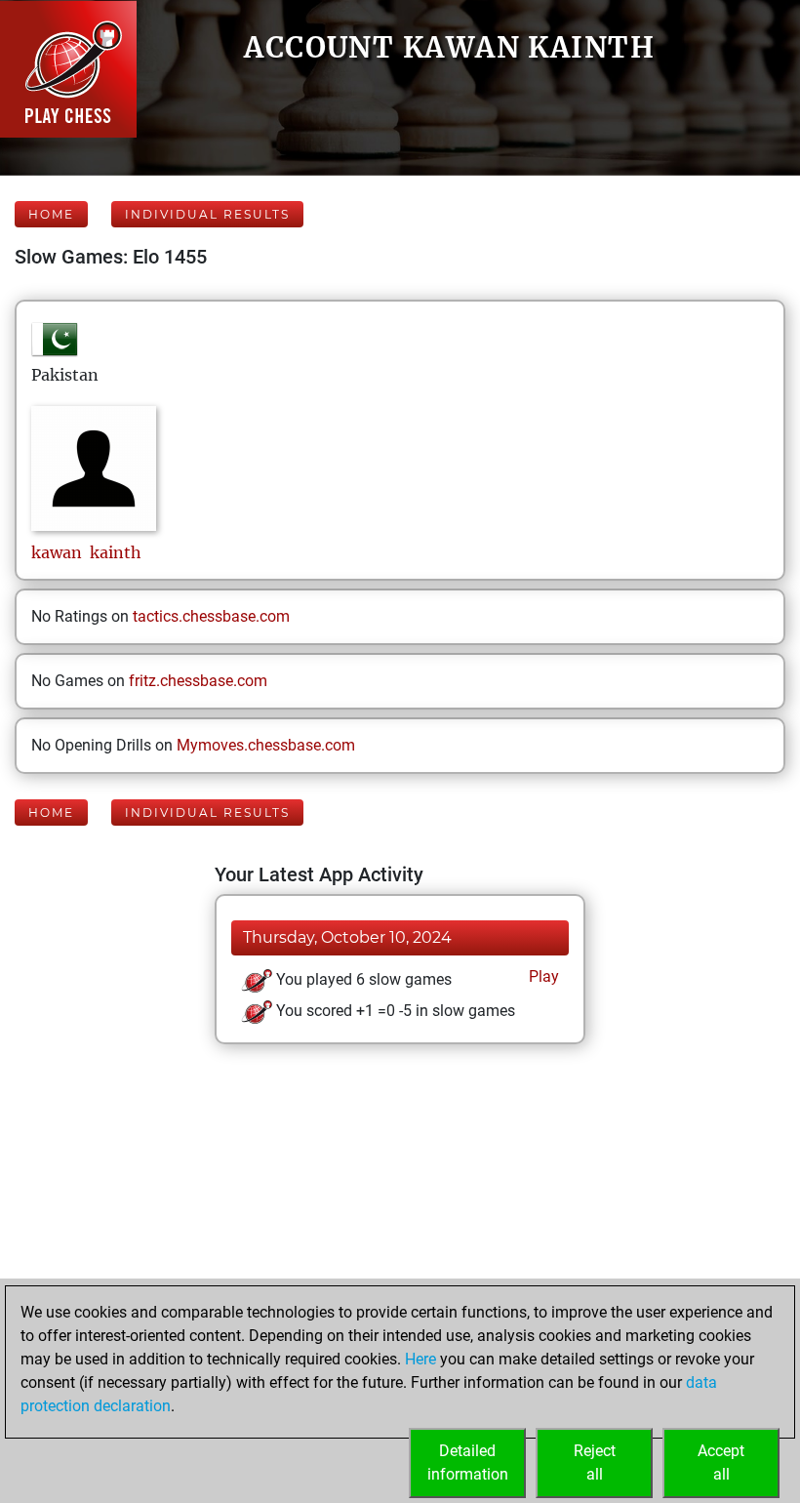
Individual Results (207, 214)
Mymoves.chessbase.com (266, 745)
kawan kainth (86, 552)
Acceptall (721, 1462)
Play (542, 976)
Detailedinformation (467, 1462)
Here (420, 1359)
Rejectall (595, 1462)
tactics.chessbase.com (211, 616)
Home (51, 214)
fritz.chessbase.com (198, 680)
